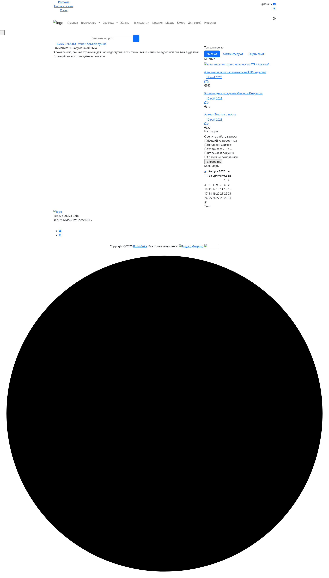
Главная (72, 22)
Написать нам (63, 6)
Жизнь (124, 22)
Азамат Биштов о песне (220, 114)
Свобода (108, 22)
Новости (210, 22)
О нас (64, 10)
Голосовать (213, 162)
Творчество (88, 22)
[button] (274, 27)
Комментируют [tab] (233, 54)
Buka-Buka (140, 246)
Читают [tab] (212, 54)
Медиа (169, 22)
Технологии (141, 22)
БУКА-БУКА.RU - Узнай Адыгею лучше (81, 44)
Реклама (63, 2)
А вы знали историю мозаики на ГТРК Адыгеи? (235, 72)
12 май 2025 (214, 77)
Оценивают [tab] (256, 54)
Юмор (181, 22)
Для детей (195, 22)
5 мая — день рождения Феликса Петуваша (233, 93)
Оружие (157, 22)
